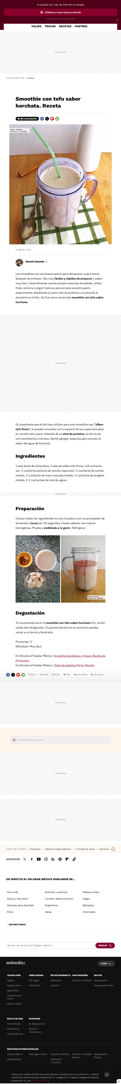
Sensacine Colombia (56, 1061)
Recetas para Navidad (20, 905)
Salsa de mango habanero (59, 849)
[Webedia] (16, 963)
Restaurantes (91, 892)
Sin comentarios (28, 118)
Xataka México (15, 1054)
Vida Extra (34, 985)
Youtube (38, 858)
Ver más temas (17, 924)
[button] (36, 261)
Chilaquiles (35, 849)
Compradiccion (15, 1034)
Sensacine (56, 980)
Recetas (65, 26)
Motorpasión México (100, 1056)
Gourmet (12, 892)
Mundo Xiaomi (14, 1003)
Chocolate (89, 911)
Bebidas (56, 674)
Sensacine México (60, 1054)
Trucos (50, 26)
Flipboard (52, 119)
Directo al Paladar (82, 980)
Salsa (48, 911)
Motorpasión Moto (104, 985)
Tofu (68, 674)
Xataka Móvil (14, 985)
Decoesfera (13, 1029)
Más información (41, 1080)
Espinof (55, 985)
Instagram (45, 858)
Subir (104, 963)
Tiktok (74, 858)
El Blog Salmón (37, 1024)
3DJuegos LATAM (38, 1054)
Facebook (42, 119)
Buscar (103, 945)
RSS (52, 858)
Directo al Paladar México (82, 1056)
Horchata (98, 674)
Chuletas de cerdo (85, 849)
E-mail (57, 119)
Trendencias (13, 1024)
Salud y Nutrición (17, 898)
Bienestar (88, 905)
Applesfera (13, 990)
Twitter (47, 119)
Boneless (104, 849)
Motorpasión (100, 980)
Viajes (36, 26)
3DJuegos (34, 980)
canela (30, 78)
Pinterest (60, 858)
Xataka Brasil (14, 1059)
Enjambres (51, 905)
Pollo (10, 911)
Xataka (10, 980)
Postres (81, 26)
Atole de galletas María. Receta (74, 665)
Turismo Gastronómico (59, 898)
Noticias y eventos (56, 892)
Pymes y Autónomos (35, 1030)
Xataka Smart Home (14, 997)
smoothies (81, 674)
